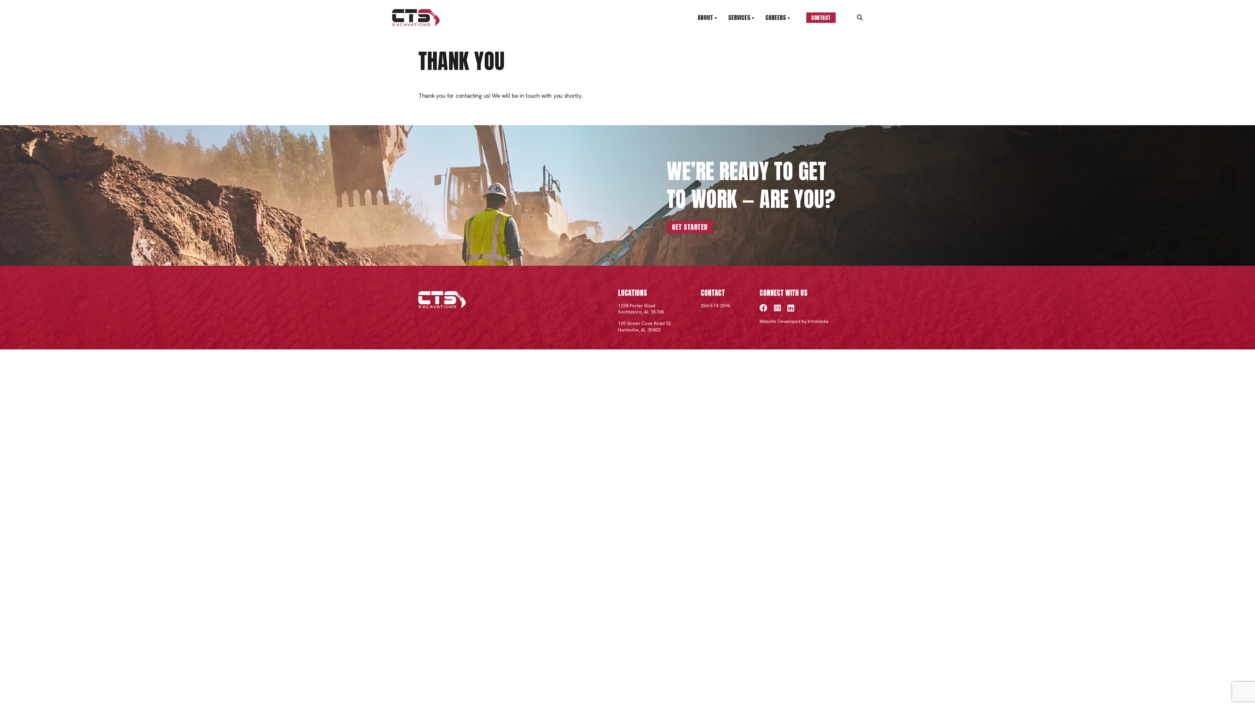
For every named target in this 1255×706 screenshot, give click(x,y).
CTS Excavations (416, 17)
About (705, 17)
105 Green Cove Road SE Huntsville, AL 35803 (644, 326)
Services (739, 17)
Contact (821, 18)
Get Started (690, 227)
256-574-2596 (715, 306)
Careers (775, 17)
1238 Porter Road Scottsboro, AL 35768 (641, 309)
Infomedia (818, 321)
